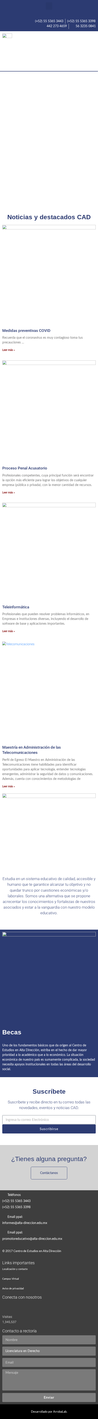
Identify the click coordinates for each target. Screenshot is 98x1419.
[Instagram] (90, 51)
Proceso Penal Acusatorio (24, 468)
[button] (49, 6)
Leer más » (8, 350)
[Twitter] (59, 51)
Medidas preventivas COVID (26, 330)
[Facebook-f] (43, 51)
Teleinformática (15, 607)
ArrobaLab (60, 1411)
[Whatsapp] (88, 702)
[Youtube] (74, 51)
